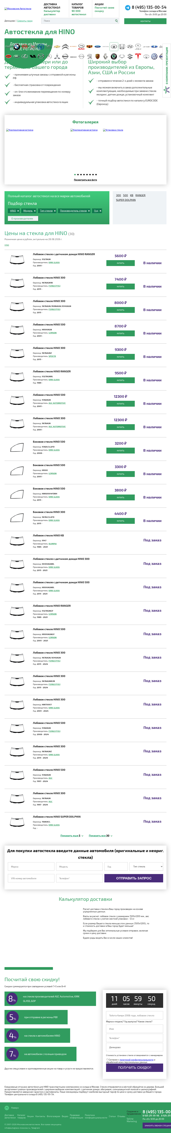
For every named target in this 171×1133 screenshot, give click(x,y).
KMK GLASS (54, 262)
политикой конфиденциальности (136, 1059)
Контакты (145, 21)
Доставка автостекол (10, 1116)
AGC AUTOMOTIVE (57, 403)
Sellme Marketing (132, 1120)
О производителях (22, 218)
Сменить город (25, 21)
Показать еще (70, 835)
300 (118, 195)
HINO (7, 245)
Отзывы (121, 1116)
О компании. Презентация (166, 65)
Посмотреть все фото (85, 179)
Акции (104, 7)
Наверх (15, 1107)
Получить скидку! (134, 1067)
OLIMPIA (53, 543)
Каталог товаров (79, 9)
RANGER (140, 195)
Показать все (99, 835)
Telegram (35, 1128)
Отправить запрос (133, 878)
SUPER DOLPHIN (126, 199)
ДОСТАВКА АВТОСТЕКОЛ (52, 9)
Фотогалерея (53, 1116)
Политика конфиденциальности (96, 1116)
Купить (120, 263)
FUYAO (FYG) (54, 286)
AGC (50, 778)
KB (131, 195)
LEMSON (53, 332)
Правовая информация (76, 1116)
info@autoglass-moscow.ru (17, 1128)
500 (125, 195)
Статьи (112, 1116)
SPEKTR (52, 356)
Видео (65, 1116)
